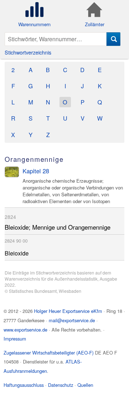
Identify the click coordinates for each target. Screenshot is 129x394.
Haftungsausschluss (24, 384)
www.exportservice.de (25, 329)
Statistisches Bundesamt (33, 291)
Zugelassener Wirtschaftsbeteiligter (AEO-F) (49, 352)
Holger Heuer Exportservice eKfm (68, 311)
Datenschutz (60, 384)
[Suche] (113, 39)
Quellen (85, 384)
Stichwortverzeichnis (28, 52)
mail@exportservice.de (72, 320)
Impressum (15, 338)
